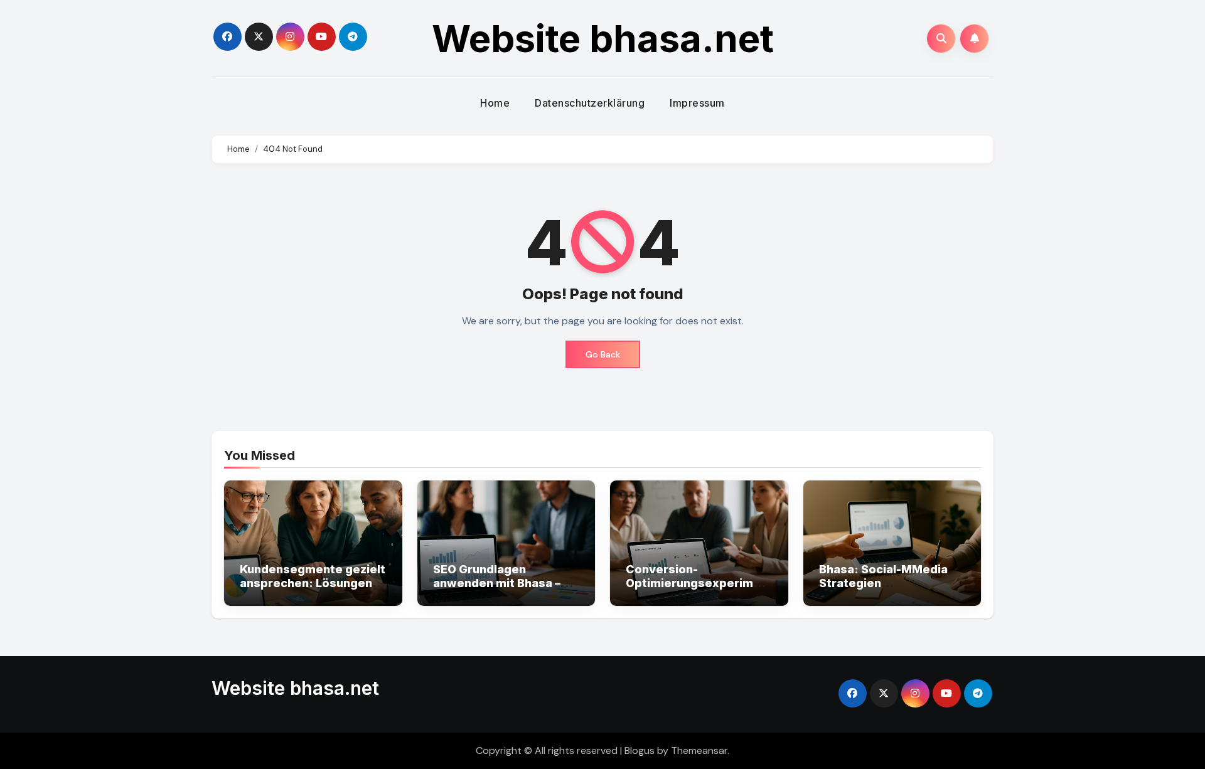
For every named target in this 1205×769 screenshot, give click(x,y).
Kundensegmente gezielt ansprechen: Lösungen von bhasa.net (312, 583)
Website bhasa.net (603, 38)
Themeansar (699, 750)
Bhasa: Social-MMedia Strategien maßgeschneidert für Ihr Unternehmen (889, 590)
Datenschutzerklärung (590, 103)
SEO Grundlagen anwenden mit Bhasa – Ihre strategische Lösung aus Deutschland (505, 590)
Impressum (697, 103)
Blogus (639, 750)
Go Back (603, 354)
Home (495, 103)
